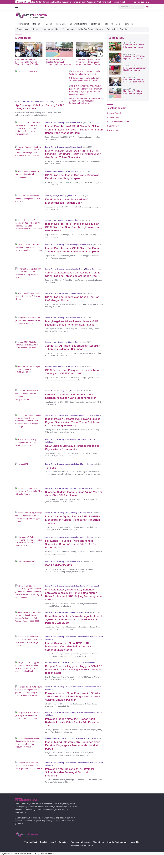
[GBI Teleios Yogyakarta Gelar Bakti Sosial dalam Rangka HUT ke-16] (86, 73)
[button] (142, 7)
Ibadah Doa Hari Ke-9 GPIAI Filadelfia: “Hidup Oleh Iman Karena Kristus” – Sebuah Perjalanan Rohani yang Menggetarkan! (74, 129)
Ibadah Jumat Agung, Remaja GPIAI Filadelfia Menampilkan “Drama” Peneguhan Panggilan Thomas (72, 520)
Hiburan (35, 29)
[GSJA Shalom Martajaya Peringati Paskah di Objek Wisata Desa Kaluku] (29, 448)
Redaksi (43, 842)
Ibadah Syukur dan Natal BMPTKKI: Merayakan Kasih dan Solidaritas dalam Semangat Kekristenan (69, 646)
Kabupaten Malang (78, 415)
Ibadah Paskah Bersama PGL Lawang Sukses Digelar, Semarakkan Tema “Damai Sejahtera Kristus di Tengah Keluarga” (72, 422)
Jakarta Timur (75, 488)
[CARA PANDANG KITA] (29, 570)
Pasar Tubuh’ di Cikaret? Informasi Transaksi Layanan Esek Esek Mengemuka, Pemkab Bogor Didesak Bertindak (134, 46)
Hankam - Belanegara (74, 738)
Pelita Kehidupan (92, 662)
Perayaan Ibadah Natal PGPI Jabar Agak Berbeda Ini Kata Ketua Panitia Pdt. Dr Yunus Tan (72, 722)
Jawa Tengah (115, 113)
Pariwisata (128, 24)
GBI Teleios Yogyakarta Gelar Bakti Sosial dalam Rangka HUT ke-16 (85, 79)
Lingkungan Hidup (51, 29)
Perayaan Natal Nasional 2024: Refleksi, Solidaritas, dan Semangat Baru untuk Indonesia (69, 772)
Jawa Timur (114, 117)
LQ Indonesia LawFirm (119, 122)
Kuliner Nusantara (112, 24)
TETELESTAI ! (53, 467)
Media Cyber (98, 842)
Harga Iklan (135, 842)
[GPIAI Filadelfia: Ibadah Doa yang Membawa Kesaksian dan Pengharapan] (29, 180)
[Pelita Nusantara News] (31, 15)
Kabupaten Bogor (77, 269)
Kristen (73, 439)
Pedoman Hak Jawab (80, 842)
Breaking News (33, 101)
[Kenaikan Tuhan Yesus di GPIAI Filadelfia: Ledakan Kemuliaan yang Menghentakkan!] (29, 399)
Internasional (23, 24)
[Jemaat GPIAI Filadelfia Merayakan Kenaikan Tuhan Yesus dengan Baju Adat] (29, 351)
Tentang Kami (30, 842)
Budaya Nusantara (78, 24)
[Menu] (17, 7)
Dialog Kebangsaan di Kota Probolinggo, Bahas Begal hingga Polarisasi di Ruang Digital (88, 61)
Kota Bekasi (74, 464)
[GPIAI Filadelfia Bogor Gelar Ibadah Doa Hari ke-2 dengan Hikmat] (29, 302)
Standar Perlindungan (117, 842)
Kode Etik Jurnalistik (59, 842)
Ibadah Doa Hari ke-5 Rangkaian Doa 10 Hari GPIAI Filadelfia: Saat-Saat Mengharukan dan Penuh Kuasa (72, 227)
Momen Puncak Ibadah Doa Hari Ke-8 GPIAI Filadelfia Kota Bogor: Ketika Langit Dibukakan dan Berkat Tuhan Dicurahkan (73, 154)
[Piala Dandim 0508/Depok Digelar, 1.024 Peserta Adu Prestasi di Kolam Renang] (115, 58)
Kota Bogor (62, 171)
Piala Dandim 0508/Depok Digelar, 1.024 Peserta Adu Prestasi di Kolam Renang (135, 57)
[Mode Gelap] (147, 7)
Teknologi (124, 29)
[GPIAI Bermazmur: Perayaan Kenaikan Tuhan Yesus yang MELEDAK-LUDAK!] (29, 375)
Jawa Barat (114, 126)
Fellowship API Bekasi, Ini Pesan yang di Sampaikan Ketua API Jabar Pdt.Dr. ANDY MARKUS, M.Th (70, 544)
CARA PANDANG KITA (58, 565)
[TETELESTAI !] (29, 473)
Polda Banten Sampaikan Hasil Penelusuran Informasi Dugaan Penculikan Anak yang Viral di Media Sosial (55, 2)
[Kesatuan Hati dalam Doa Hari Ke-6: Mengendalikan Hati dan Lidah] (29, 204)
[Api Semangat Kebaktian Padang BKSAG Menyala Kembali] (40, 84)
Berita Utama (22, 29)
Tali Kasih (111, 29)
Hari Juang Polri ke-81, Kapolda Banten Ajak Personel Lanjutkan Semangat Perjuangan (59, 61)
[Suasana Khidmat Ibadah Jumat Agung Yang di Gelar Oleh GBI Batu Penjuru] (29, 497)
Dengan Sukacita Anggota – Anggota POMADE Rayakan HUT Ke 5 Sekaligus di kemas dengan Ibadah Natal (73, 669)
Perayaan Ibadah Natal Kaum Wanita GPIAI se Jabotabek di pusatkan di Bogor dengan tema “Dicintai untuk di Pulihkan (73, 696)
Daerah (49, 24)
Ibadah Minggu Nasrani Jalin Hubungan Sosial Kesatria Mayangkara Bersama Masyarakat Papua (73, 745)
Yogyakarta (114, 130)
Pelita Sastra (68, 29)
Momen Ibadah (46, 101)
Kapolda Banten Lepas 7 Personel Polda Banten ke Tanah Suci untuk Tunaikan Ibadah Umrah (27, 61)
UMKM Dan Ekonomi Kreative (91, 29)
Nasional (36, 24)
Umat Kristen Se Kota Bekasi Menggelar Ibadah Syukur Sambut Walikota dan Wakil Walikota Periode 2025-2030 (74, 619)
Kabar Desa (61, 24)
